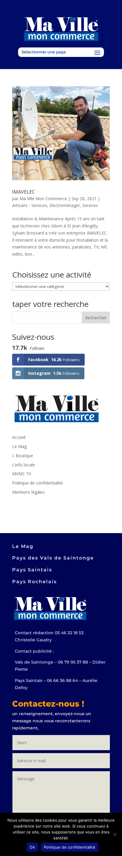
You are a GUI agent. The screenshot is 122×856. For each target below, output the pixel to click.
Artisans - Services (29, 205)
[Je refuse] (115, 834)
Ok (32, 847)
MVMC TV (21, 473)
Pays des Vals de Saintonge (53, 558)
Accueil (18, 437)
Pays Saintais (32, 570)
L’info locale (23, 465)
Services (90, 205)
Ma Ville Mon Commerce (43, 198)
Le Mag (19, 446)
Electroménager (64, 205)
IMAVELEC (23, 192)
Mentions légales (28, 492)
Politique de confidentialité (37, 483)
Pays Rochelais (34, 581)
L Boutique (22, 455)
